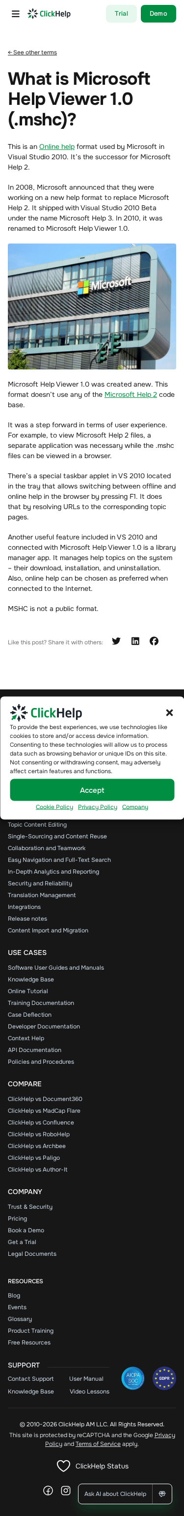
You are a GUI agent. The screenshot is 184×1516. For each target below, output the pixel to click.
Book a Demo (26, 1230)
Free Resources (29, 1342)
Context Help (26, 1038)
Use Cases (27, 952)
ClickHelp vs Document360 (45, 1099)
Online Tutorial (28, 991)
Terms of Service (98, 1444)
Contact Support (30, 1379)
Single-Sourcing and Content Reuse (57, 836)
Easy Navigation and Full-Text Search (59, 860)
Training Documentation (41, 1003)
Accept (92, 790)
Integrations (24, 907)
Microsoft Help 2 (131, 394)
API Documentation (34, 1050)
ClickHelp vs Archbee (37, 1146)
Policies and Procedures (41, 1062)
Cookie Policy (54, 807)
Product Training (30, 1331)
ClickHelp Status (102, 1466)
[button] (169, 713)
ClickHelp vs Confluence (41, 1122)
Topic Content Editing (37, 825)
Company (135, 807)
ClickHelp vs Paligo (34, 1158)
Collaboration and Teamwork (46, 848)
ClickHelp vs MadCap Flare (44, 1111)
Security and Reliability (40, 883)
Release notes (27, 919)
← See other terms (32, 52)
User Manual (86, 1379)
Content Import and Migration (48, 930)
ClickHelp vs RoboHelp (39, 1134)
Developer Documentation (44, 1026)
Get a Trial (22, 1242)
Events (17, 1307)
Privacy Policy (97, 807)
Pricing (17, 1219)
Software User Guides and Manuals (56, 968)
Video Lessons (89, 1391)
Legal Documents (32, 1254)
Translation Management (42, 895)
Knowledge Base (31, 979)
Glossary (20, 1319)
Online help (57, 146)
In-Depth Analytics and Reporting (53, 872)
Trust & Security (30, 1207)
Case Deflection (30, 1015)
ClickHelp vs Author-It (37, 1170)
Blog (14, 1295)
